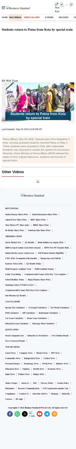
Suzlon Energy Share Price (16, 214)
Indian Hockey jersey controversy (19, 253)
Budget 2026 (38, 374)
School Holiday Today (14, 279)
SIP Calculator (28, 313)
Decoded (63, 17)
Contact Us (24, 393)
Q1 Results (29, 242)
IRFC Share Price (38, 219)
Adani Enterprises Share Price (44, 214)
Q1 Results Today (33, 263)
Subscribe (66, 393)
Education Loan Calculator (17, 323)
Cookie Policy (63, 383)
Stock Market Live (13, 242)
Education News (12, 369)
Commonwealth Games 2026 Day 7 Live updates (45, 274)
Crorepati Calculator (38, 307)
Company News (26, 353)
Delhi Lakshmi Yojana (44, 269)
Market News (42, 353)
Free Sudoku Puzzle (60, 335)
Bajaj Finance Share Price (39, 279)
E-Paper (49, 17)
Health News (38, 369)
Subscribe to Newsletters (37, 335)
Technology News (31, 363)
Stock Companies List (14, 335)
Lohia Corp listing (13, 274)
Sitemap (54, 393)
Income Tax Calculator (15, 307)
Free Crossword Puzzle (15, 341)
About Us (25, 383)
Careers (8, 399)
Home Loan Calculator (37, 318)
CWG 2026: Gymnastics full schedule (21, 258)
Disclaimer (9, 388)
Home (5, 17)
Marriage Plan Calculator (43, 323)
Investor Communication (28, 388)
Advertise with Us (39, 393)
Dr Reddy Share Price (14, 230)
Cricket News (49, 358)
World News (47, 363)
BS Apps (19, 399)
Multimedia (15, 17)
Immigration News (32, 358)
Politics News (24, 374)
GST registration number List (55, 388)
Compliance (10, 393)
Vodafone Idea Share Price (39, 230)
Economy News (54, 369)
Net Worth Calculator (60, 307)
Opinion (26, 369)
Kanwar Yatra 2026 (14, 263)
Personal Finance (12, 363)
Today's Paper (11, 383)
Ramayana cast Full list (51, 258)
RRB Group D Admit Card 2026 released (22, 247)
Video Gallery (32, 17)
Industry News (62, 363)
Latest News (10, 353)
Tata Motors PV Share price (17, 225)
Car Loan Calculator (14, 318)
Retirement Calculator (48, 313)
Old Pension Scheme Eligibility (51, 253)
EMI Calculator (12, 313)
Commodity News (12, 358)
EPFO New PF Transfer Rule (56, 247)
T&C (35, 383)
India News (10, 374)
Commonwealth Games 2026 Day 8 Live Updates (26, 290)
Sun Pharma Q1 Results (15, 295)
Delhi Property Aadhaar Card (18, 269)
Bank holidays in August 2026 (50, 242)
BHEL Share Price (41, 225)
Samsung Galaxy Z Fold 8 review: (19, 285)
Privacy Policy (47, 383)
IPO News (55, 353)
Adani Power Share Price (16, 219)
